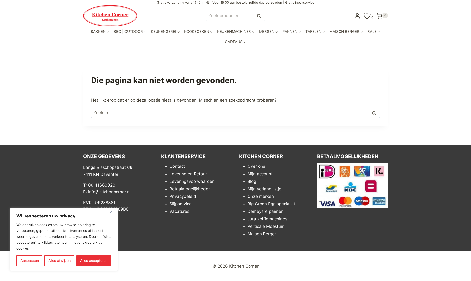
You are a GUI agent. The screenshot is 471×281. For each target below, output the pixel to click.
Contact (177, 166)
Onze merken (261, 196)
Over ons (256, 166)
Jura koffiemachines (267, 219)
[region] (64, 239)
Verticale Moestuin (266, 226)
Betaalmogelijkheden (190, 188)
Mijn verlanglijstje (264, 188)
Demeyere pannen (266, 211)
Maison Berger (262, 233)
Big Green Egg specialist (271, 203)
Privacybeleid (183, 196)
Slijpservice (181, 203)
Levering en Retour (188, 173)
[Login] (357, 15)
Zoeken (260, 15)
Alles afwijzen (59, 260)
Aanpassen (29, 260)
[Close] (113, 212)
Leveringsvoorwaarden (192, 181)
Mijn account (260, 173)
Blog (252, 181)
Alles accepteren (93, 260)
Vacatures (179, 211)
